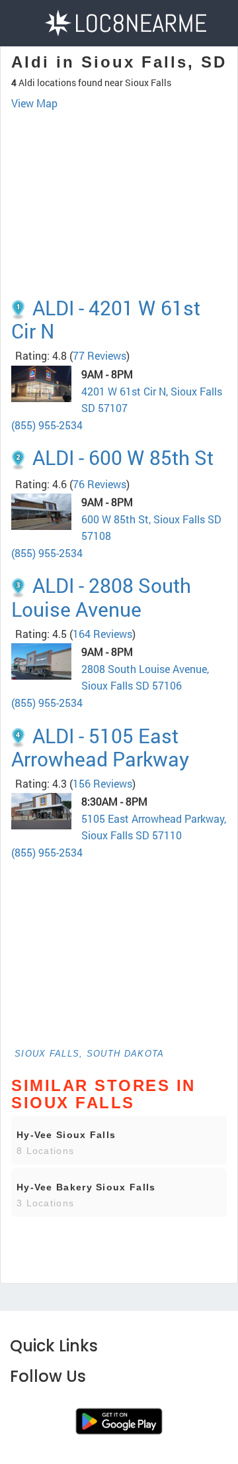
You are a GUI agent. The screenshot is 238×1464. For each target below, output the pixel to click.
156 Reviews (102, 783)
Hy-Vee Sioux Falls (66, 1134)
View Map (34, 103)
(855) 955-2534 (47, 425)
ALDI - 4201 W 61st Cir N (105, 319)
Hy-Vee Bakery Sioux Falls (86, 1187)
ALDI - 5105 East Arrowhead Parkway (100, 747)
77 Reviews (99, 355)
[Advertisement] (119, 177)
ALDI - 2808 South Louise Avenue (101, 596)
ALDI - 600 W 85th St (123, 457)
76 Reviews (99, 484)
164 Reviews (102, 634)
